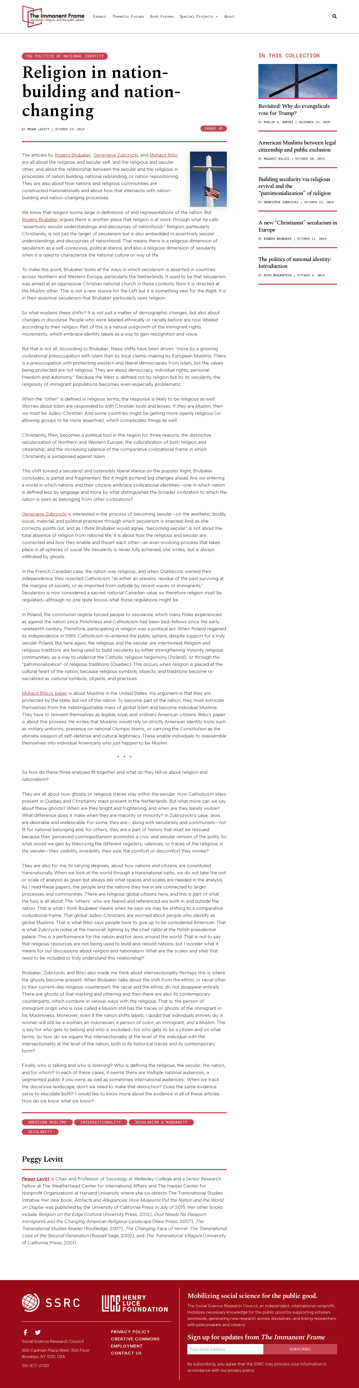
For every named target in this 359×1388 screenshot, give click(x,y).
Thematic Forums (128, 16)
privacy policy (241, 1370)
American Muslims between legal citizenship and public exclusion (297, 146)
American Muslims (47, 1122)
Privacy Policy (130, 1331)
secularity (40, 1132)
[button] (215, 16)
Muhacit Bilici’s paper (44, 693)
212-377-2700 (35, 1365)
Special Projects (196, 16)
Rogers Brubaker (73, 155)
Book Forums (161, 16)
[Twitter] (38, 1332)
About (229, 16)
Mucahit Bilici (277, 159)
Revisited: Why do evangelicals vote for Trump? (294, 109)
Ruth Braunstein (277, 275)
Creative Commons (135, 1338)
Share (211, 128)
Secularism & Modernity (161, 1122)
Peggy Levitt (38, 129)
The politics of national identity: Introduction (294, 263)
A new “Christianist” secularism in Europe (297, 226)
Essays (99, 16)
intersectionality (101, 1122)
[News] (25, 1332)
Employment (127, 1346)
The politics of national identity (65, 56)
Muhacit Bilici (164, 155)
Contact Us (126, 1353)
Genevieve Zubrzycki (115, 155)
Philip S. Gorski (278, 122)
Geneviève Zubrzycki (281, 202)
